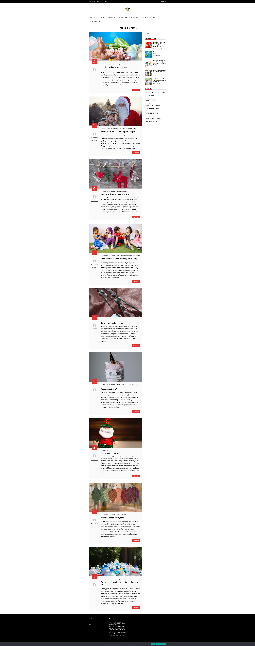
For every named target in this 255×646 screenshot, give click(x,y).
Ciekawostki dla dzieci (135, 17)
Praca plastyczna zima (111, 453)
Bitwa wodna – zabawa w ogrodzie (116, 626)
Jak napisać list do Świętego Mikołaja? (118, 131)
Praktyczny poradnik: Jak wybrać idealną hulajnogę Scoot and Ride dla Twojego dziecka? (159, 62)
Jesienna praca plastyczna (112, 518)
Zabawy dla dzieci (99, 17)
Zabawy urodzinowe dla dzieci (153, 118)
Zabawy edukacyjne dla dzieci (123, 255)
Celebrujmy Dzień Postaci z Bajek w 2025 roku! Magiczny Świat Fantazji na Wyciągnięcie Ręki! (159, 44)
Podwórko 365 (111, 17)
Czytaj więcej (136, 89)
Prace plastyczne (122, 17)
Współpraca (163, 1)
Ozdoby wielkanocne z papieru (114, 67)
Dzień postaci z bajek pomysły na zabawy (119, 259)
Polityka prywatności (161, 643)
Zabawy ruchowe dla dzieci (152, 113)
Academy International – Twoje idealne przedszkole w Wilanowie (159, 80)
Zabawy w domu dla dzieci (122, 64)
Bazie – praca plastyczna (112, 323)
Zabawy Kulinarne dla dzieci (152, 108)
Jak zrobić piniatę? (109, 389)
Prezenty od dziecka (149, 17)
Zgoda (153, 643)
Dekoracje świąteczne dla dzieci (115, 194)
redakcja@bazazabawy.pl (97, 622)
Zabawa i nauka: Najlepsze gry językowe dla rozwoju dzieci (159, 72)
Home (91, 17)
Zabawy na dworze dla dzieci (122, 384)
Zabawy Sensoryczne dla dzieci (153, 116)
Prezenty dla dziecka (95, 21)
